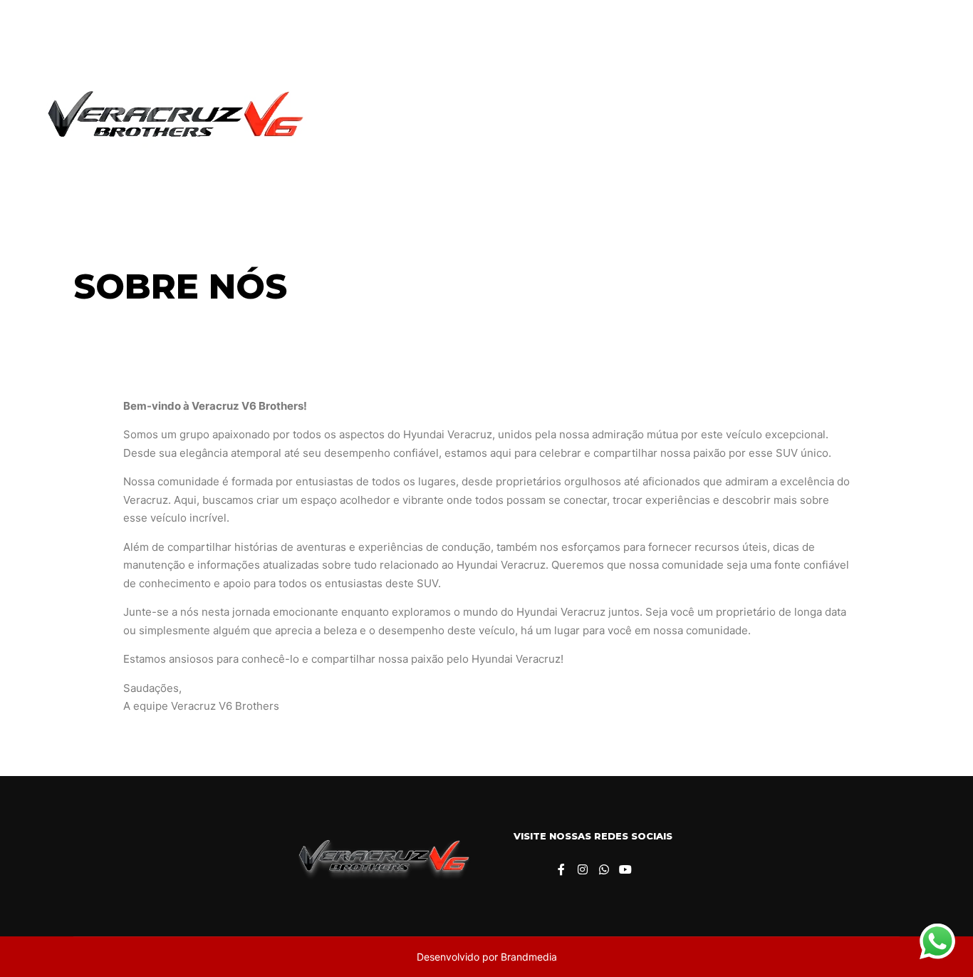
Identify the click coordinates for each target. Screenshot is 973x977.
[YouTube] (935, 119)
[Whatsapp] (914, 119)
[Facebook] (871, 119)
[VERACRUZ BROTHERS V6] (170, 119)
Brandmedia (529, 957)
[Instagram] (892, 119)
